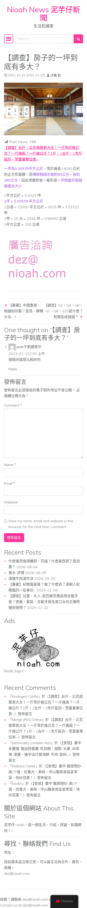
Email (9, 483)
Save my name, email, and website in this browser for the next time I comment (40, 524)
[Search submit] (78, 38)
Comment (13, 405)
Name (10, 464)
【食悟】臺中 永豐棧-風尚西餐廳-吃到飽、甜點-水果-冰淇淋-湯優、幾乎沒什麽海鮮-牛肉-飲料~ (44, 749)
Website (11, 502)
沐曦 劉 (55, 75)
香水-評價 (16, 572)
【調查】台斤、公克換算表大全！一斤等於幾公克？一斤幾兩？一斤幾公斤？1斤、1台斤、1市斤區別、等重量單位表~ (43, 153)
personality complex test (31, 743)
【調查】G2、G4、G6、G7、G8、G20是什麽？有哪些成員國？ (63, 311)
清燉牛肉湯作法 (20, 578)
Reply (12, 369)
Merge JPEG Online (27, 719)
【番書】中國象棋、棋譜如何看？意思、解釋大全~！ (23, 311)
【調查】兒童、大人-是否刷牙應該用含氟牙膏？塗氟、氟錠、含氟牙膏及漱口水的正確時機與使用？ (44, 602)
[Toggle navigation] (8, 38)
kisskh (17, 783)
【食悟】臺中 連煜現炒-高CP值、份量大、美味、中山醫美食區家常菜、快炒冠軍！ (45, 772)
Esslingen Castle (25, 696)
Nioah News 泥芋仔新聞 (43, 13)
